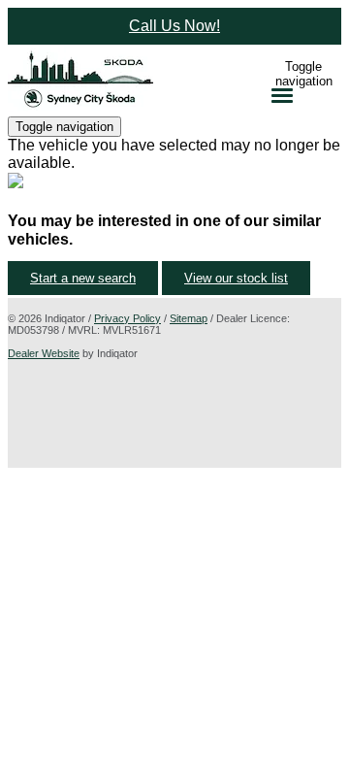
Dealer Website (43, 353)
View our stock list (236, 278)
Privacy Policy (127, 318)
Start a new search (83, 278)
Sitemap (188, 318)
